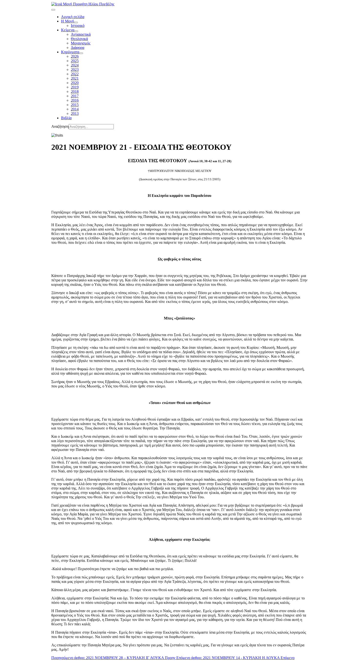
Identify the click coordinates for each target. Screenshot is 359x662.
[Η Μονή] (76, 22)
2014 (75, 109)
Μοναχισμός (80, 43)
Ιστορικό (77, 25)
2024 (75, 65)
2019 (75, 87)
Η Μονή (67, 21)
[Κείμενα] (76, 31)
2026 (75, 56)
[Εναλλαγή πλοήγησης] (53, 10)
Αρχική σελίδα (72, 17)
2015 (75, 105)
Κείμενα (67, 30)
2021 (75, 78)
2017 (75, 96)
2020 (75, 83)
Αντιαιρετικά (81, 34)
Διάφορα (77, 47)
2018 (75, 91)
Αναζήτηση (60, 126)
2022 (75, 74)
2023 (75, 69)
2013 (75, 113)
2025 (75, 61)
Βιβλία (66, 118)
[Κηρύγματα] (81, 53)
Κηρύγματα (70, 52)
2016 (75, 100)
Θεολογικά (79, 39)
